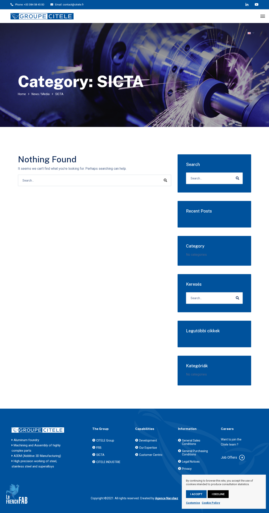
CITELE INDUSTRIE (108, 462)
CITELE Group (105, 440)
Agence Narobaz (166, 498)
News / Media (41, 94)
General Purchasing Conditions (195, 452)
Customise (193, 502)
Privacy (187, 468)
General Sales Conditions (191, 442)
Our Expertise (148, 447)
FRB (99, 447)
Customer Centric (150, 454)
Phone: (19, 4)
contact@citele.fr (73, 4)
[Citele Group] (42, 16)
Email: (58, 4)
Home (22, 94)
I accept (196, 494)
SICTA (100, 454)
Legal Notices (191, 461)
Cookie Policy (211, 502)
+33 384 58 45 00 (34, 4)
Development (148, 440)
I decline (218, 494)
